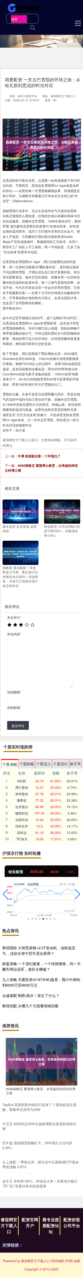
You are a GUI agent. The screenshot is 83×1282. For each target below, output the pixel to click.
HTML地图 (72, 1261)
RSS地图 (57, 1261)
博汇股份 (21, 787)
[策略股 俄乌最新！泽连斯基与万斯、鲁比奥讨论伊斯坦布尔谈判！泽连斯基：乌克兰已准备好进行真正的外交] (21, 552)
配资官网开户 (30, 1223)
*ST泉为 (21, 839)
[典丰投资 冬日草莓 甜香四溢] (21, 511)
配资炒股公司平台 (71, 1223)
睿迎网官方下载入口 (9, 1226)
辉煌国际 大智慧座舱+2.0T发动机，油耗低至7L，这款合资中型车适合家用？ (38, 950)
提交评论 (18, 725)
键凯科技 (21, 813)
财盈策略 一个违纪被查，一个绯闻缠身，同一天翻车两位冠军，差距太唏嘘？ (41, 966)
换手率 (75, 763)
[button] (5, 894)
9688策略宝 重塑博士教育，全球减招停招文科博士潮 (40, 1090)
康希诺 (22, 800)
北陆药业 (21, 819)
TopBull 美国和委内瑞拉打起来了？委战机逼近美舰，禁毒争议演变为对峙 (39, 1107)
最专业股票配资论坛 (50, 1226)
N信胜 (21, 781)
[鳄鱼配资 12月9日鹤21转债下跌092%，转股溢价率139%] (62, 511)
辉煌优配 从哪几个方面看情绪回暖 (30, 1005)
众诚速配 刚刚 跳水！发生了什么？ (30, 995)
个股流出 (60, 763)
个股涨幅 (9, 764)
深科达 (22, 832)
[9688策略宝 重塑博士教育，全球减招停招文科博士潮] (41, 1061)
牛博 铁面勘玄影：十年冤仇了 (39, 456)
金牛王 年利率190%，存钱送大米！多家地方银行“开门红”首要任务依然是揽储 (39, 1183)
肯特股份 (21, 793)
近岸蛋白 (21, 806)
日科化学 (21, 826)
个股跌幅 (26, 763)
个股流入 (43, 763)
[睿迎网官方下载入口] (24, 7)
